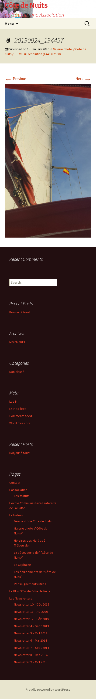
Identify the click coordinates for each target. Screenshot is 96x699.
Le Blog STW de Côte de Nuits (29, 591)
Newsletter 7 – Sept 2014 (31, 648)
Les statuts (22, 496)
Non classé (16, 372)
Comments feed (20, 416)
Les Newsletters (20, 598)
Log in (13, 401)
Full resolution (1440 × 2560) (42, 54)
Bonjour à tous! (19, 312)
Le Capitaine (22, 565)
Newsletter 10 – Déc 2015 (31, 604)
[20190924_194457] (48, 160)
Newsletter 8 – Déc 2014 (31, 655)
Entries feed (18, 409)
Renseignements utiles (30, 584)
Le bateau (16, 515)
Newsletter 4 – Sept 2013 (31, 626)
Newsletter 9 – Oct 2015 (30, 662)
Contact (14, 482)
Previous (16, 78)
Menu (9, 23)
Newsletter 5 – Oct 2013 (30, 633)
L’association (18, 490)
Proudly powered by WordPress (48, 689)
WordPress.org (20, 423)
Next (83, 78)
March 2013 (17, 342)
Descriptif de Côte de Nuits (33, 521)
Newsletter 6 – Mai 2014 (30, 640)
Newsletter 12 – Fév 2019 (31, 619)
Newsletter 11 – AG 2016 (31, 612)
